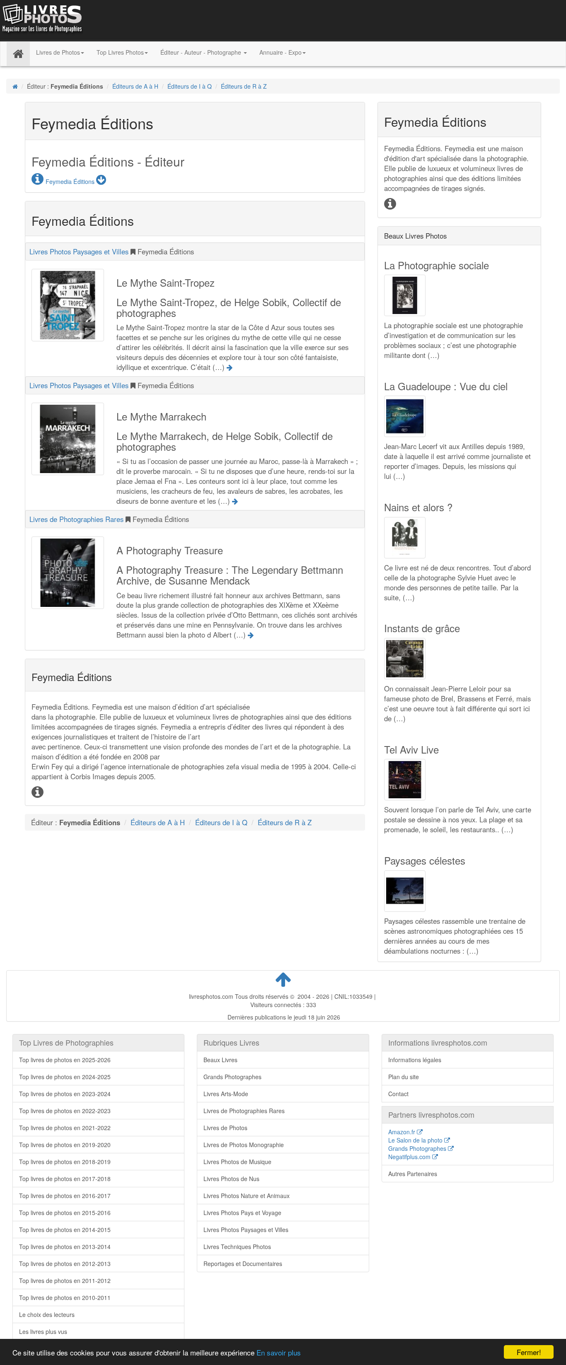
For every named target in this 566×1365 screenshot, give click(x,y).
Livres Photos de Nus (231, 1178)
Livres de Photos (225, 1127)
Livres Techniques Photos (237, 1246)
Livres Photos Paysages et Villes (78, 251)
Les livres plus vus (43, 1331)
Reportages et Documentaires (242, 1263)
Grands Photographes (232, 1077)
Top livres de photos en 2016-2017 (65, 1195)
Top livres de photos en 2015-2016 (65, 1212)
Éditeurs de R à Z (244, 86)
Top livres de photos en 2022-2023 (65, 1110)
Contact (398, 1094)
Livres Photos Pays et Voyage (242, 1212)
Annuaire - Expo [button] (280, 52)
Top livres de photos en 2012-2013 (65, 1263)
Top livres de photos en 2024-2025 (65, 1077)
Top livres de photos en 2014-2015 (65, 1229)
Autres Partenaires (412, 1173)
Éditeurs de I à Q (189, 86)
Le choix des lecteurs (47, 1314)
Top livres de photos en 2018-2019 (65, 1161)
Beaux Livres (220, 1060)
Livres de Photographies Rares (77, 519)
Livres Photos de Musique (237, 1161)
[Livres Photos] (41, 20)
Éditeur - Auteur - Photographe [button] (201, 52)
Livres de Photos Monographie (243, 1144)
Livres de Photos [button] (58, 52)
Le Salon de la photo (416, 1140)
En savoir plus (278, 1352)
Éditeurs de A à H (135, 86)
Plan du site (403, 1077)
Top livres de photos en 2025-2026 (65, 1060)
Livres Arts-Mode (225, 1094)
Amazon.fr (402, 1132)
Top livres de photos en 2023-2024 (65, 1094)
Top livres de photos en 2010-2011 (65, 1297)
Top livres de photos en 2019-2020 (65, 1144)
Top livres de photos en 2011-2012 (65, 1280)
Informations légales (414, 1060)
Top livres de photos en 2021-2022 (65, 1127)
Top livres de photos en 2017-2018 (65, 1178)
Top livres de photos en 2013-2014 (65, 1246)
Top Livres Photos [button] (120, 52)
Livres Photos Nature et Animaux (246, 1195)
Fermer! (529, 1352)
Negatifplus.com (410, 1156)
